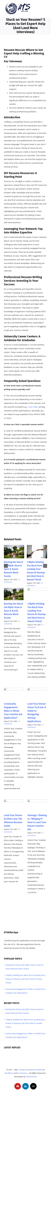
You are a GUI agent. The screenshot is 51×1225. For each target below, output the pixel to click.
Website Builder (35, 1070)
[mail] (33, 1086)
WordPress (9, 1073)
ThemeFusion (31, 1077)
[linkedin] (25, 1086)
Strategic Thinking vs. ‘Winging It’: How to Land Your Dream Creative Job (37, 822)
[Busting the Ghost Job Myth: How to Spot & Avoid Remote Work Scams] (14, 594)
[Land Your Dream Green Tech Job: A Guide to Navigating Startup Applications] (37, 694)
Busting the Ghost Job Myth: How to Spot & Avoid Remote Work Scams (13, 569)
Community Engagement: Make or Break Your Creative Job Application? (13, 710)
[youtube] (17, 1086)
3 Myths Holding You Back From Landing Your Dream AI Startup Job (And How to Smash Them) (25, 979)
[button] (6, 566)
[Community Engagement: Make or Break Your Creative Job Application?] (14, 694)
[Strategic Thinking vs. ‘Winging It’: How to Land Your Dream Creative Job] (37, 805)
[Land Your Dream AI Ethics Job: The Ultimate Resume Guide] (14, 805)
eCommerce (23, 1073)
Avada (21, 1070)
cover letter (33, 407)
